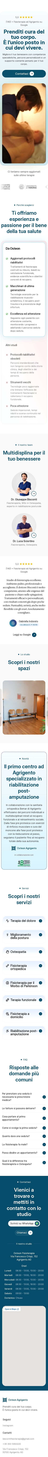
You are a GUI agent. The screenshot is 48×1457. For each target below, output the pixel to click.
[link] (33, 493)
